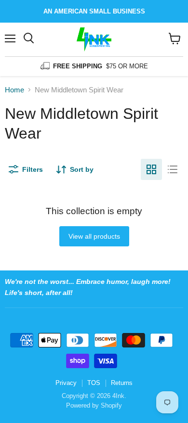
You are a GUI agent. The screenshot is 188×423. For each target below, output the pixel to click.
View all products (94, 236)
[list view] (172, 169)
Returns (122, 382)
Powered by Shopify (94, 405)
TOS (93, 382)
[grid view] (151, 169)
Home (14, 90)
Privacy (66, 382)
